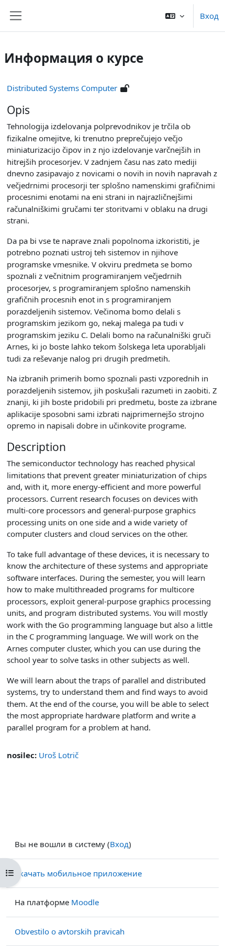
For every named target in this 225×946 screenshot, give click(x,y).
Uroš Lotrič (58, 755)
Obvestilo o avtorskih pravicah (70, 931)
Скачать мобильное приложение (78, 873)
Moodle (85, 902)
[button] (175, 15)
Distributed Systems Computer (62, 88)
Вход (209, 15)
